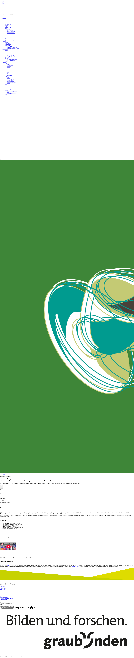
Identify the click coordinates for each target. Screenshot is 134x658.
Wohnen (8, 88)
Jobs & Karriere (7, 90)
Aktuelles (8, 64)
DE (3, 1)
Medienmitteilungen (10, 65)
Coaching (6, 50)
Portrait (6, 76)
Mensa (8, 87)
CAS (5, 38)
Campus (6, 84)
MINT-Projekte (9, 46)
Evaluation (6, 61)
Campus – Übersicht (10, 30)
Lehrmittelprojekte (8, 44)
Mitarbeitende (9, 72)
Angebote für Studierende (11, 33)
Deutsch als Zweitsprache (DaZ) (12, 52)
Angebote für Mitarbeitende (11, 93)
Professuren (6, 42)
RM (3, 3)
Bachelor (6, 25)
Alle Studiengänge (8, 24)
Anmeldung (4, 18)
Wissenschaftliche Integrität (11, 82)
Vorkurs (6, 28)
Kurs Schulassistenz (10, 37)
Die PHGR (8, 77)
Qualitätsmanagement (10, 81)
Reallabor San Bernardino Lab (12, 47)
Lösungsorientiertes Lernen (11, 55)
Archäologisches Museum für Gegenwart (13, 48)
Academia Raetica (75, 566)
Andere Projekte (7, 45)
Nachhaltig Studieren (10, 79)
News (3, 19)
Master (6, 26)
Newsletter (8, 67)
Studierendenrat (9, 74)
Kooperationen (9, 75)
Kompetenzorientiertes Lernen (12, 54)
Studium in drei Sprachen (11, 31)
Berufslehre (9, 92)
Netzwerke (6, 58)
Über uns (4, 62)
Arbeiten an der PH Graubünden (12, 91)
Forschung (4, 41)
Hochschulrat (9, 70)
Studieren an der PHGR (9, 29)
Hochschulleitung (10, 71)
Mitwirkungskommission (11, 73)
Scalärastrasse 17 (3, 586)
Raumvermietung (9, 89)
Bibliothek (4, 21)
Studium (4, 23)
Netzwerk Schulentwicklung (11, 60)
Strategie (8, 78)
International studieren (10, 32)
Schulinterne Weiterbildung (9, 40)
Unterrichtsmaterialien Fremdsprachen (13, 56)
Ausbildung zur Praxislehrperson (12, 36)
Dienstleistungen (5, 49)
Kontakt (6, 94)
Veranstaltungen (3, 474)
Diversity (8, 83)
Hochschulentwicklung (10, 80)
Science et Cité (9, 565)
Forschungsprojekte (8, 43)
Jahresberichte (9, 66)
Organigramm (9, 69)
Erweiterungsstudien (8, 27)
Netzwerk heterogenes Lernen (12, 59)
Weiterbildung (5, 34)
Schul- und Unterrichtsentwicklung (10, 57)
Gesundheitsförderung (10, 53)
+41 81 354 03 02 (3, 588)
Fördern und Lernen (8, 51)
